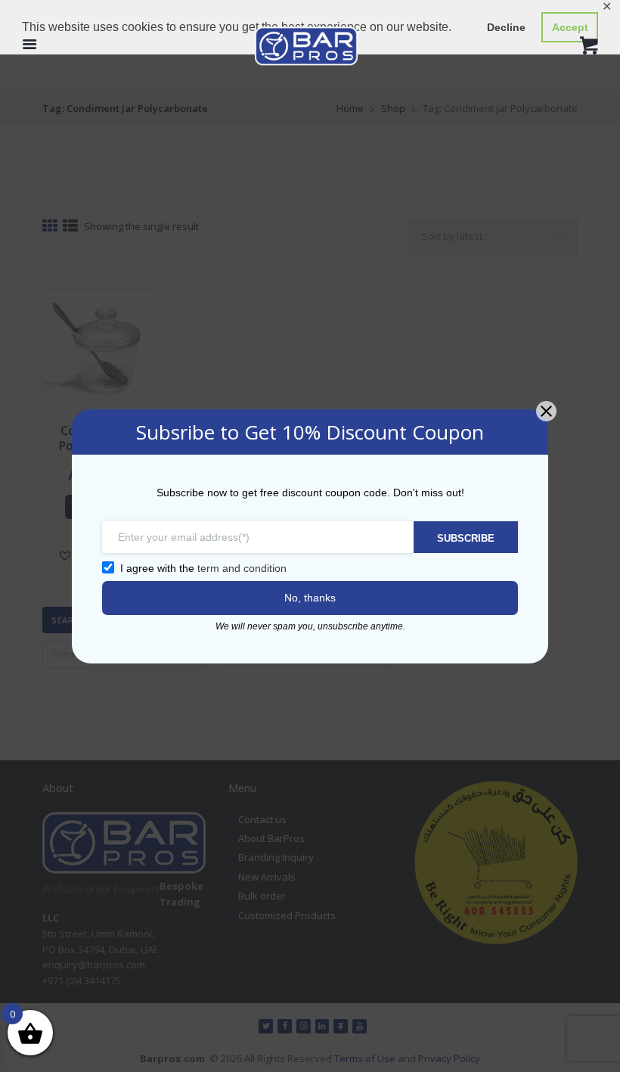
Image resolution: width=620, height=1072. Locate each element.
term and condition (242, 568)
